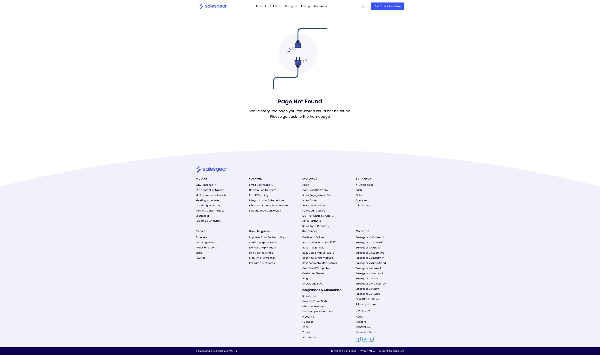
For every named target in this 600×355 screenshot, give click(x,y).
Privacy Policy (367, 351)
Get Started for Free (388, 6)
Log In (363, 6)
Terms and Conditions (343, 351)
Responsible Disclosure (391, 351)
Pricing (305, 6)
